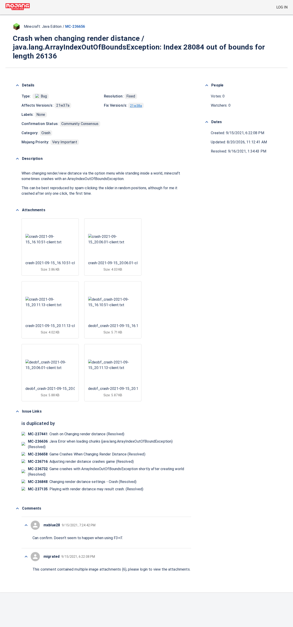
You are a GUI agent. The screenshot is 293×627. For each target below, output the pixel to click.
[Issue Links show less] (17, 411)
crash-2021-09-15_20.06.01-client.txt (118, 263)
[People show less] (206, 85)
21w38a (136, 106)
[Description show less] (17, 158)
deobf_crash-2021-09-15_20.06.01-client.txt (62, 388)
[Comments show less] (17, 508)
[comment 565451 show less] (26, 556)
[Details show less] (17, 85)
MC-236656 (75, 26)
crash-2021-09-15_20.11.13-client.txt (56, 326)
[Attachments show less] (17, 210)
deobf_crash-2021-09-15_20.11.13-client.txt (124, 388)
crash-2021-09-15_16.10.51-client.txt (56, 263)
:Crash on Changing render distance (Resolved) (76, 434)
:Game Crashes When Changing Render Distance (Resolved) (86, 454)
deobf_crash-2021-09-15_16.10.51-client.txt (124, 326)
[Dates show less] (206, 122)
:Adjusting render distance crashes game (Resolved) (81, 461)
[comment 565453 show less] (26, 525)
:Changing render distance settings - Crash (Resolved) (82, 482)
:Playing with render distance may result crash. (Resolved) (85, 489)
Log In (282, 7)
